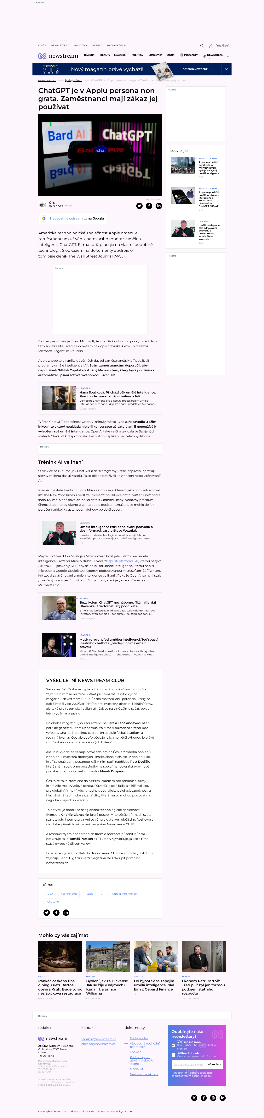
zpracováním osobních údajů (193, 1075)
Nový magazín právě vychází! (107, 69)
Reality (105, 54)
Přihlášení (221, 45)
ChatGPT (53, 901)
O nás (42, 45)
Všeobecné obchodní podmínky (145, 1045)
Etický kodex (139, 1038)
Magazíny (80, 45)
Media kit (136, 1069)
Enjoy (170, 54)
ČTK (52, 202)
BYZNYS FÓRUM (116, 45)
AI (102, 893)
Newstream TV (215, 56)
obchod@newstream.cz (98, 1044)
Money (84, 598)
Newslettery (60, 45)
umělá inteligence (124, 893)
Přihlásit (214, 1064)
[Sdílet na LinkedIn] (159, 206)
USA (50, 893)
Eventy (97, 45)
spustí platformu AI (123, 561)
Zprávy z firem (73, 80)
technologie (69, 893)
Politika (137, 54)
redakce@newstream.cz (98, 1039)
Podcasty (191, 54)
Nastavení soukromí (144, 1074)
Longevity (156, 54)
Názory (89, 54)
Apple (89, 893)
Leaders (120, 54)
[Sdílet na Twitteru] (139, 206)
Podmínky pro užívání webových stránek (142, 1060)
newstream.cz (47, 80)
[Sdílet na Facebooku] (149, 206)
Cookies (135, 1052)
